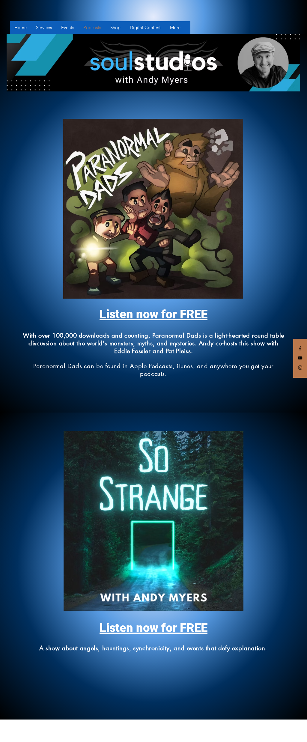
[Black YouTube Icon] (300, 358)
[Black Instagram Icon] (300, 367)
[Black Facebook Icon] (300, 348)
